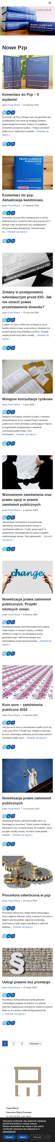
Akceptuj (9, 1137)
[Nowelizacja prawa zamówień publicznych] (27, 776)
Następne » (35, 1043)
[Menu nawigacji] (50, 3)
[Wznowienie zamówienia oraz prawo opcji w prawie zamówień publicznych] (27, 472)
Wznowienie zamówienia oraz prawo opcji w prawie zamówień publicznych (27, 500)
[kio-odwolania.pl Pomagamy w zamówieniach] (42, 10)
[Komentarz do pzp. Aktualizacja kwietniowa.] (27, 173)
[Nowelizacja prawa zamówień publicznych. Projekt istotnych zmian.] (27, 577)
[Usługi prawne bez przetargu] (27, 962)
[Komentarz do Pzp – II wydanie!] (27, 72)
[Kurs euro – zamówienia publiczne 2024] (27, 682)
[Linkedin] (8, 112)
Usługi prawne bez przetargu (26, 982)
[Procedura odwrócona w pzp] (27, 873)
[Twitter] (4, 112)
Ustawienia (37, 1137)
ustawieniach (9, 1131)
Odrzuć (23, 1137)
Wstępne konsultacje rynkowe (27, 399)
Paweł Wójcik (14, 105)
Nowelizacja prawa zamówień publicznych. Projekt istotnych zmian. (26, 604)
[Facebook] (13, 112)
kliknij (28, 1116)
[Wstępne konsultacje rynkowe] (27, 377)
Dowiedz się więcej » (17, 231)
